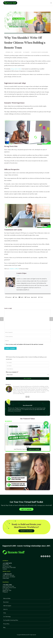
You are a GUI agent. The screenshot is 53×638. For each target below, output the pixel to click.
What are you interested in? (12, 372)
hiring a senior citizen (16, 69)
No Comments (26, 52)
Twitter (15, 297)
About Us (5, 607)
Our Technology (7, 614)
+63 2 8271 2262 (7, 582)
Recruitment (6, 599)
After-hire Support (7, 603)
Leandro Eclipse (18, 52)
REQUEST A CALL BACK (26, 528)
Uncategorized (44, 52)
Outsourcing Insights (36, 52)
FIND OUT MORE (34, 447)
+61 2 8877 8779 (7, 561)
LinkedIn (35, 297)
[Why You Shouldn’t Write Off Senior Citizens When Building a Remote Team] (27, 22)
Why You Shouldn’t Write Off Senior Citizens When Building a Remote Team (24, 43)
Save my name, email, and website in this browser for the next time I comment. (24, 344)
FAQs (4, 610)
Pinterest (28, 297)
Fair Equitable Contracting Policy (10, 617)
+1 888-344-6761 (7, 571)
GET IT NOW (26, 507)
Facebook (8, 297)
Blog (4, 625)
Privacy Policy (6, 621)
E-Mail (41, 297)
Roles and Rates (6, 596)
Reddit (21, 297)
